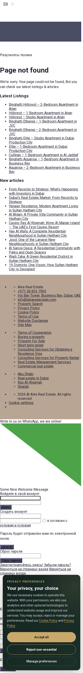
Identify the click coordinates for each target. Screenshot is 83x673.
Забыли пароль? (57, 565)
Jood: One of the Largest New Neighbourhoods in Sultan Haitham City (39, 242)
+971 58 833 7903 (32, 291)
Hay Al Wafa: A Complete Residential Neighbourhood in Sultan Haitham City (38, 233)
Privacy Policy (29, 308)
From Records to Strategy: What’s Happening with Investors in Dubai (43, 191)
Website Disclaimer (33, 321)
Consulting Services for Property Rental (48, 358)
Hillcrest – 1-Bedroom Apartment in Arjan (40, 113)
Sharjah (23, 387)
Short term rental (30, 345)
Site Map (25, 325)
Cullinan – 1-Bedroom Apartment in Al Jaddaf (43, 155)
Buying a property (31, 337)
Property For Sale (31, 341)
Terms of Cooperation (34, 333)
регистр (7, 547)
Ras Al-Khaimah (30, 382)
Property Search (30, 304)
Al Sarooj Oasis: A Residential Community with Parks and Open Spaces (44, 250)
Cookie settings (21, 403)
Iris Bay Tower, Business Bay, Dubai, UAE (49, 295)
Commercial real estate (36, 366)
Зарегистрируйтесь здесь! (21, 565)
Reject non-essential (41, 649)
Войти (6, 507)
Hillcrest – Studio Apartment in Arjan (37, 117)
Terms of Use (28, 316)
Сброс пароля (11, 560)
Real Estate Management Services (44, 362)
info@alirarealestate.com (37, 300)
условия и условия (15, 525)
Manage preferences (41, 661)
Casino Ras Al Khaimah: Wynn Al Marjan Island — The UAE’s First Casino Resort (44, 225)
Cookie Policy (28, 312)
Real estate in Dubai (33, 378)
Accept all (41, 637)
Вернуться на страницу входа (24, 569)
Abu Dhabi (25, 374)
